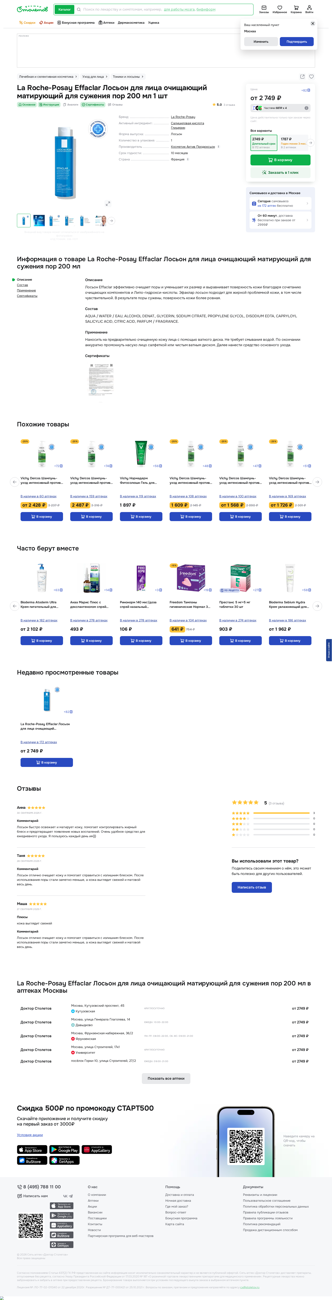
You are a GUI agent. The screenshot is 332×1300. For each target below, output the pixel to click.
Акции (48, 23)
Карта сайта (174, 1224)
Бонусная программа (78, 23)
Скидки (29, 23)
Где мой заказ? (176, 1206)
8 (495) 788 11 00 (42, 1187)
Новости (94, 1230)
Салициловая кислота (187, 123)
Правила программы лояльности (267, 1218)
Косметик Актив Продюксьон (193, 147)
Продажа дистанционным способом (270, 1230)
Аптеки (108, 23)
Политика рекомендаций (261, 1224)
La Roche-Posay (183, 117)
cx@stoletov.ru (250, 1287)
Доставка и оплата (179, 1195)
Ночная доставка (178, 1201)
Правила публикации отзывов (265, 1212)
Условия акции (30, 1135)
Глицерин (178, 128)
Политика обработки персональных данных (276, 1206)
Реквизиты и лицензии (260, 1195)
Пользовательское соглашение (266, 1201)
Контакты (95, 1224)
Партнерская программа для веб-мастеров (121, 1236)
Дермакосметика (131, 23)
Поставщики (97, 1218)
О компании (97, 1195)
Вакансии (95, 1212)
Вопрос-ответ (175, 1212)
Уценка (153, 23)
